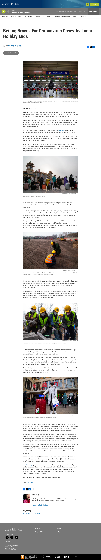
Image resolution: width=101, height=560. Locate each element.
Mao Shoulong (27, 465)
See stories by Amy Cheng (31, 513)
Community (38, 16)
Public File (58, 528)
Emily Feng (11, 45)
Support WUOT (39, 531)
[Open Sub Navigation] (8, 16)
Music (20, 16)
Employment (59, 531)
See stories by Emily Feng (40, 505)
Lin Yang (62, 130)
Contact (83, 16)
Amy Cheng (18, 45)
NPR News (30, 482)
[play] (3, 11)
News (12, 16)
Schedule (5, 16)
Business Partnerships (62, 16)
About (75, 16)
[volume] (8, 11)
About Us (37, 528)
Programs (28, 16)
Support (48, 16)
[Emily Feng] (26, 498)
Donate (95, 4)
